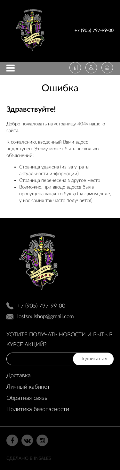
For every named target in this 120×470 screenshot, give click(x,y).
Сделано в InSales (28, 458)
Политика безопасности (37, 409)
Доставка (18, 375)
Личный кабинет (28, 387)
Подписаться (93, 358)
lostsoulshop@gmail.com (45, 316)
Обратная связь (26, 398)
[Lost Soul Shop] (30, 52)
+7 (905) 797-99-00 (94, 30)
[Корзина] (107, 68)
